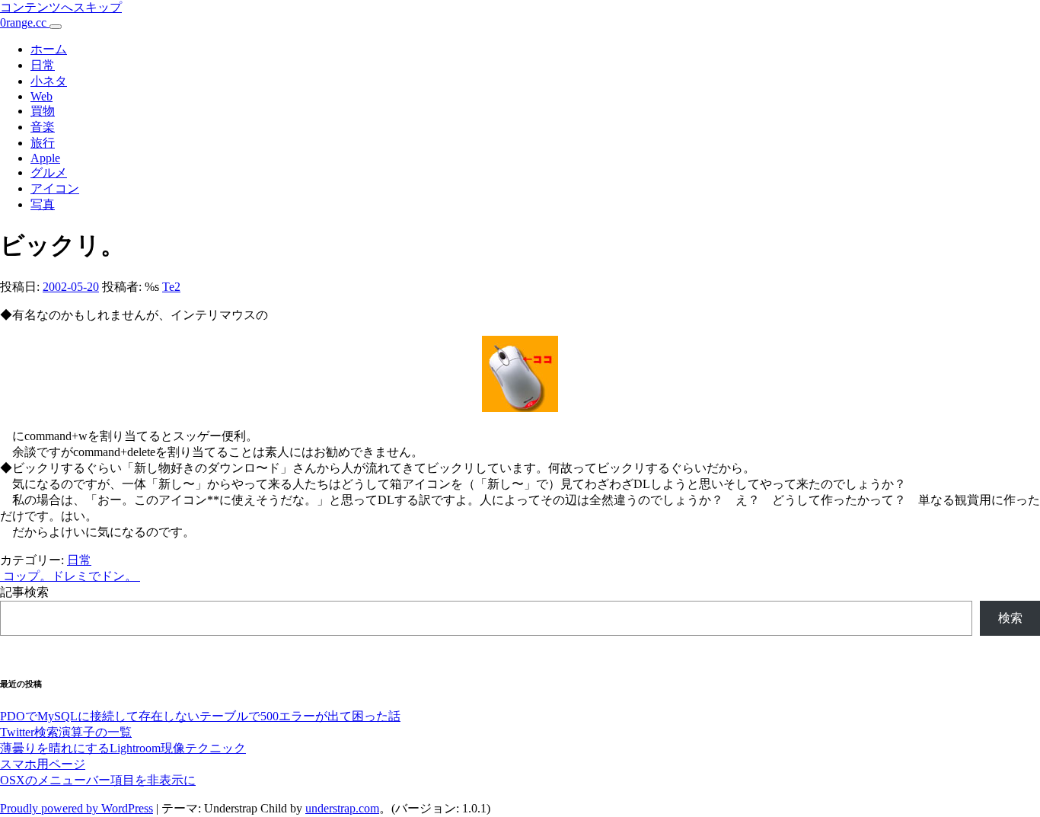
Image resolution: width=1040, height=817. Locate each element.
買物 (42, 110)
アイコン (54, 188)
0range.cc (24, 22)
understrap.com (342, 808)
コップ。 (26, 576)
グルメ (48, 172)
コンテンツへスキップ (61, 7)
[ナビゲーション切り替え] (55, 26)
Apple (45, 158)
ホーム (48, 49)
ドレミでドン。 (96, 576)
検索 (1010, 617)
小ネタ (48, 81)
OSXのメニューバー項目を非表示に (98, 780)
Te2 (171, 286)
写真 (42, 204)
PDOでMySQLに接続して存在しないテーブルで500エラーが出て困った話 (200, 716)
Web (41, 96)
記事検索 (24, 592)
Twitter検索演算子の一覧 (66, 732)
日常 (42, 65)
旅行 (42, 142)
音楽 (42, 126)
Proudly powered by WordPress (76, 808)
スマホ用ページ (42, 764)
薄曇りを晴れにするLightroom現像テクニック (123, 748)
